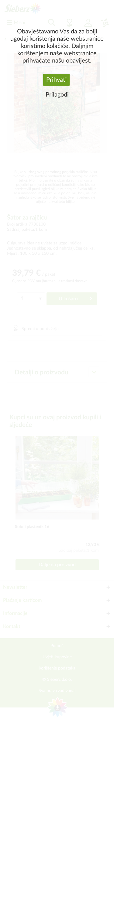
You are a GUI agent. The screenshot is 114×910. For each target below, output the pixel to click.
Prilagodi (57, 95)
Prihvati (56, 80)
